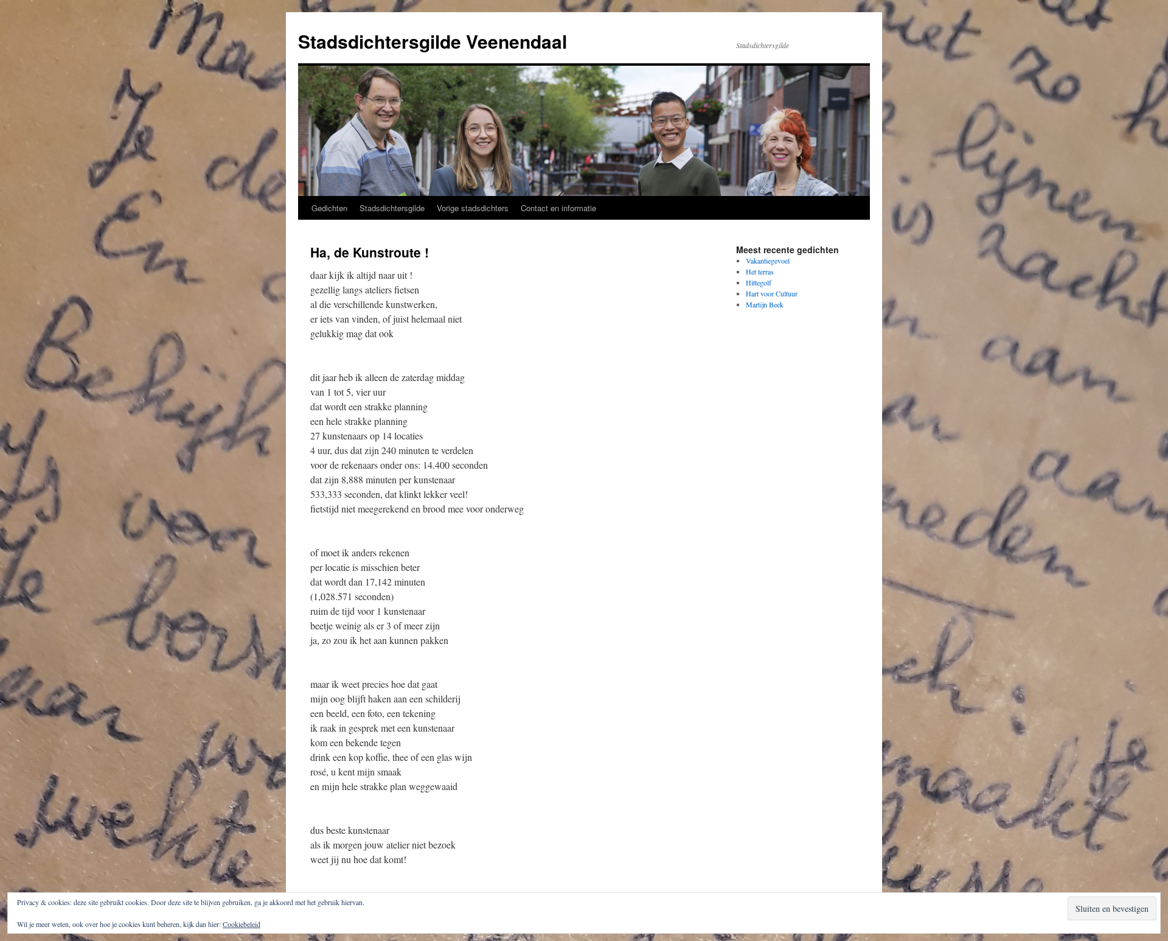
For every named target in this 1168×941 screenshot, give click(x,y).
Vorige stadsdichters (473, 208)
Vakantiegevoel (768, 260)
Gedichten (329, 208)
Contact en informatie (558, 208)
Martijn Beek (765, 304)
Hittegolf (758, 282)
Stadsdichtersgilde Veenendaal (432, 41)
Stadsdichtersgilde (392, 208)
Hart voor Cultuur (772, 293)
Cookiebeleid (241, 924)
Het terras (760, 271)
